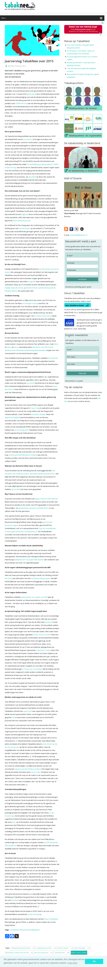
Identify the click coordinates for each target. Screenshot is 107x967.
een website (53, 358)
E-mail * (70, 256)
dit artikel (32, 177)
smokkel (13, 930)
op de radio (35, 772)
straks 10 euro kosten (41, 634)
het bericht (49, 622)
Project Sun (34, 408)
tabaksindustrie (47, 948)
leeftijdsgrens (34, 930)
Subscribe (82, 373)
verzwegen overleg (30, 303)
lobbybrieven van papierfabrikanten (29, 559)
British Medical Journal (21, 220)
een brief (8, 578)
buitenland (82, 948)
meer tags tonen (79, 953)
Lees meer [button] (72, 963)
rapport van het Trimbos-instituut (28, 769)
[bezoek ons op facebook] (85, 228)
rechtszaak (23, 930)
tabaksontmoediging (23, 948)
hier (13, 822)
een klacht (30, 383)
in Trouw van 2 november (32, 669)
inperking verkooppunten (19, 953)
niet (13, 717)
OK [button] (94, 961)
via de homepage (35, 914)
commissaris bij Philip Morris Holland (22, 455)
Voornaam (71, 263)
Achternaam (71, 270)
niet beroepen (24, 228)
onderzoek (62, 953)
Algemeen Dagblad (12, 417)
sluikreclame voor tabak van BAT (34, 597)
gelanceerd (31, 94)
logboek (25, 214)
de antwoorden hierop (43, 316)
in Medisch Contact (43, 650)
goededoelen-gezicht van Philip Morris (33, 508)
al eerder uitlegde (38, 414)
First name (71, 357)
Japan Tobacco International (46, 498)
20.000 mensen (21, 103)
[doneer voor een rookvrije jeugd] (83, 35)
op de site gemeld (21, 430)
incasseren (27, 139)
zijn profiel (15, 489)
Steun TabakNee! (51, 919)
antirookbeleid (43, 953)
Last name (71, 364)
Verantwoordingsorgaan (40, 578)
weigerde (31, 281)
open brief (27, 711)
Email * (69, 350)
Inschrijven (82, 279)
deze (56, 344)
